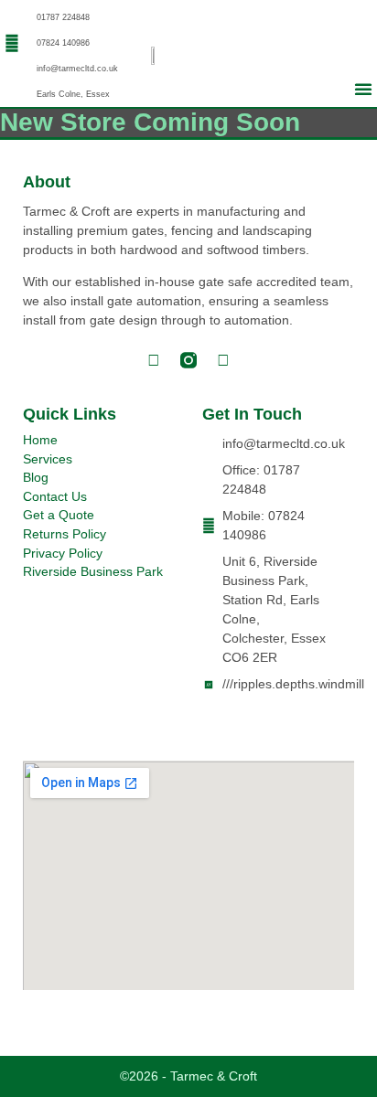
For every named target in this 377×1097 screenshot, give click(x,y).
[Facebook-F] (153, 360)
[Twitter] (223, 360)
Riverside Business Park (93, 572)
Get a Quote (58, 515)
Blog (35, 478)
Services (47, 459)
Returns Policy (64, 534)
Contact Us (55, 497)
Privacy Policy (62, 553)
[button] (363, 88)
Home (40, 440)
